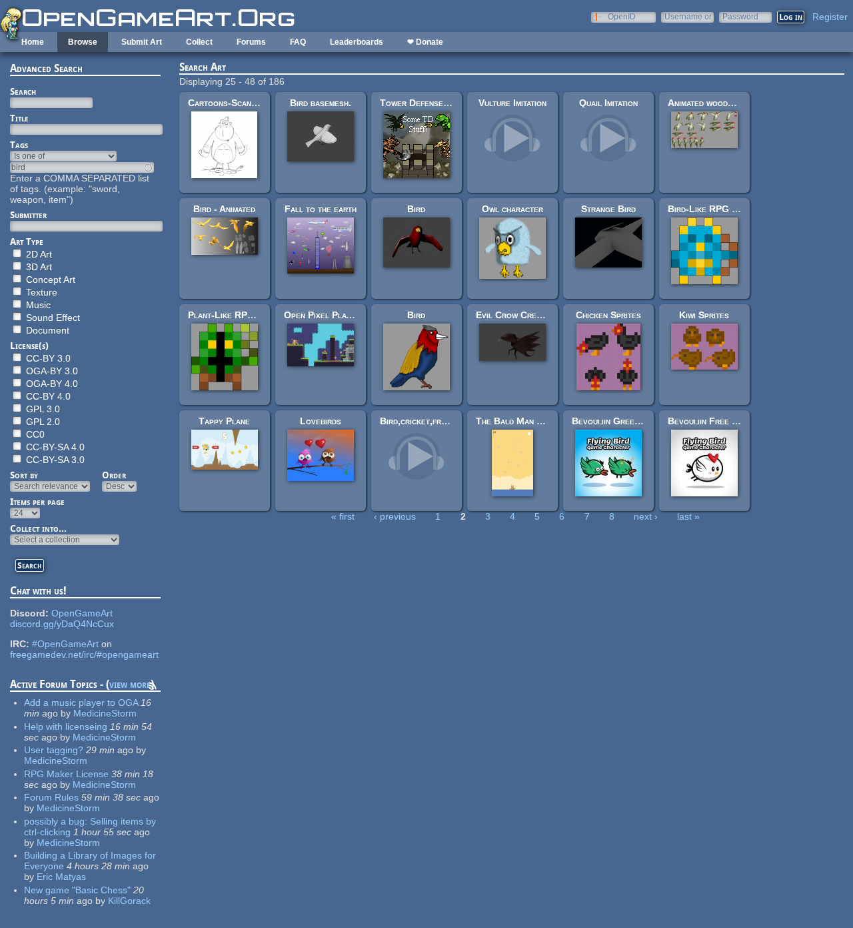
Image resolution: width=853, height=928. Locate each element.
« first (343, 516)
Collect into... (38, 528)
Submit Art (141, 42)
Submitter (28, 214)
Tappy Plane (224, 421)
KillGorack (129, 900)
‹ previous (395, 516)
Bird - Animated (224, 208)
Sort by (24, 475)
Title (19, 118)
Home (32, 42)
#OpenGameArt (65, 643)
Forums (251, 42)
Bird (416, 208)
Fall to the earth (321, 208)
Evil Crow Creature (517, 315)
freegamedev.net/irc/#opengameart (84, 654)
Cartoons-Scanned (226, 102)
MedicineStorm (105, 713)
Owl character (512, 208)
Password (740, 16)
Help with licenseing (65, 726)
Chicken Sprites (608, 315)
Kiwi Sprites (704, 315)
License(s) (29, 345)
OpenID (622, 16)
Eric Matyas (61, 876)
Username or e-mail (688, 16)
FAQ (298, 42)
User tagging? (53, 750)
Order (114, 475)
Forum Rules (51, 797)
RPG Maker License (66, 774)
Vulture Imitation (512, 102)
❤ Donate (425, 42)
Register (830, 16)
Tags (19, 144)
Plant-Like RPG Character (244, 315)
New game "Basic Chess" (77, 890)
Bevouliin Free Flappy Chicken (731, 421)
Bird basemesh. (320, 102)
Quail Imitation (608, 102)
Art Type (26, 241)
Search (23, 91)
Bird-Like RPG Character (721, 208)
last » (688, 516)
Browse (82, 42)
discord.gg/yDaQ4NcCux (62, 623)
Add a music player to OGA (81, 702)
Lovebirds (320, 421)
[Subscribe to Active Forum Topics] (152, 687)
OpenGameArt (82, 613)
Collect (199, 42)
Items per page (37, 501)
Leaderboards (356, 42)
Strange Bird (608, 208)
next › (646, 516)
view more (130, 684)
